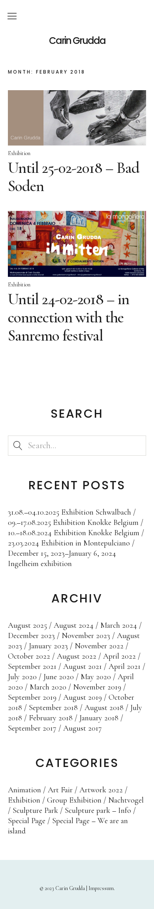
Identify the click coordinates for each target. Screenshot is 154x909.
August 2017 (82, 728)
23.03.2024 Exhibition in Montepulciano (69, 543)
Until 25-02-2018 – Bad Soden (73, 176)
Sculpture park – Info (98, 810)
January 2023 (48, 646)
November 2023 (86, 635)
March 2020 (48, 687)
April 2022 (119, 656)
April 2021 (125, 666)
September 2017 (32, 728)
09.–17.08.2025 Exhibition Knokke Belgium (73, 522)
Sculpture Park (35, 810)
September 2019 (32, 697)
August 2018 (104, 707)
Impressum (101, 888)
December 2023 (31, 635)
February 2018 (51, 718)
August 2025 (27, 625)
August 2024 (74, 625)
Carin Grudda (77, 41)
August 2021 (82, 666)
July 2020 (22, 677)
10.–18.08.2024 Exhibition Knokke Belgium (73, 533)
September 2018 (53, 707)
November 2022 (99, 646)
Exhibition (19, 153)
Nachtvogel (126, 800)
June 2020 (58, 677)
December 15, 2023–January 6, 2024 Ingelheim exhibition (62, 558)
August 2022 (76, 656)
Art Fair (60, 790)
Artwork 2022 (101, 790)
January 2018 (98, 718)
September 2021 (32, 666)
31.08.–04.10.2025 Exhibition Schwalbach (69, 512)
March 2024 (118, 625)
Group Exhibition (74, 800)
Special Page (26, 821)
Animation (24, 790)
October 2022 (29, 656)
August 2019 (82, 697)
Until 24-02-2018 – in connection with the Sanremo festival (68, 317)
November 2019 (97, 687)
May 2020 (96, 677)
